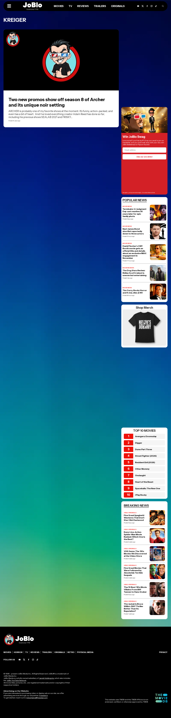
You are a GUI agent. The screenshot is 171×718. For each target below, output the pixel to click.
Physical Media (85, 652)
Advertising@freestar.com (36, 698)
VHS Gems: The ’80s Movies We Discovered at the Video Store (135, 553)
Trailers (47, 652)
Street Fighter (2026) (146, 456)
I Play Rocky (141, 495)
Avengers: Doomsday (145, 436)
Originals (59, 652)
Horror (18, 652)
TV (26, 652)
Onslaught (140, 475)
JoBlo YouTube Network (16, 680)
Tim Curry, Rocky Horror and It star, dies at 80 (135, 291)
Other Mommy (142, 469)
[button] (9, 6)
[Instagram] (151, 6)
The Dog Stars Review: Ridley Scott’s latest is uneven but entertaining (134, 272)
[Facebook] (29, 660)
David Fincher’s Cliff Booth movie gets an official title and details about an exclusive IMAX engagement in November (134, 252)
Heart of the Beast (144, 482)
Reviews (35, 652)
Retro (70, 652)
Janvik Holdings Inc (46, 678)
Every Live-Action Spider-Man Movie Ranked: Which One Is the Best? (134, 536)
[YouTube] (20, 660)
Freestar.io (43, 695)
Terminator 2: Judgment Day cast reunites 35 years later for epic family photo (134, 212)
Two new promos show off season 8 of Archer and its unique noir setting (57, 102)
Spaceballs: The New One (147, 488)
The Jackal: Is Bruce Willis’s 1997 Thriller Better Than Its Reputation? (133, 607)
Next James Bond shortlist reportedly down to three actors (133, 231)
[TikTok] (156, 6)
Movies (7, 652)
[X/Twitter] (24, 660)
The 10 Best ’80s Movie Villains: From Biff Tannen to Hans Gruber (135, 589)
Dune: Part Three (143, 449)
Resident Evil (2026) (145, 462)
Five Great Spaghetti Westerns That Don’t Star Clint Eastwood (134, 517)
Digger (138, 443)
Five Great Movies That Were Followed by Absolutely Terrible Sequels (135, 571)
